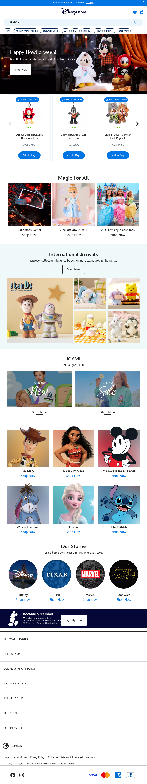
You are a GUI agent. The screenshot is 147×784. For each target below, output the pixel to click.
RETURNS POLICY (15, 683)
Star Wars (124, 31)
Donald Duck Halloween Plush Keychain (29, 136)
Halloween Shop (50, 31)
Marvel (109, 31)
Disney (86, 31)
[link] (20, 69)
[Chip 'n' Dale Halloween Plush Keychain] (118, 111)
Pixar (98, 31)
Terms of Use (19, 757)
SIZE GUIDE (11, 713)
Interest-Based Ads (85, 757)
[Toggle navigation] (7, 11)
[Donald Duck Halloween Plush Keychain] (29, 111)
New (8, 31)
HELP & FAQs (12, 654)
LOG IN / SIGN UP (15, 728)
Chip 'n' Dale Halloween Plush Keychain (118, 136)
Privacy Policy (37, 757)
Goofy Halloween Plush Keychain (74, 136)
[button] (142, 3)
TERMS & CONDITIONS (18, 639)
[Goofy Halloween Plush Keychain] (73, 111)
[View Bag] (141, 12)
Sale (75, 31)
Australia (16, 745)
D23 (66, 31)
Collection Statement (59, 757)
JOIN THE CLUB (14, 698)
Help (6, 757)
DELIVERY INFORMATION (20, 669)
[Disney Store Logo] (73, 12)
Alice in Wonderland (26, 31)
